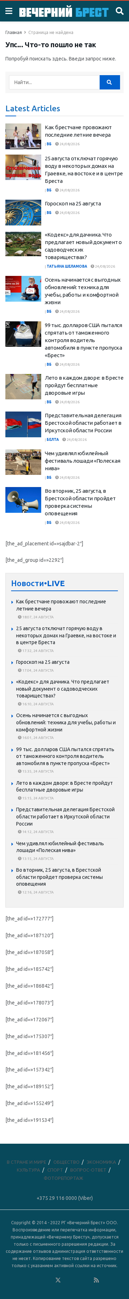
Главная (13, 32)
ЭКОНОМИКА (101, 1161)
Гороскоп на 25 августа (73, 203)
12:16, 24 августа (38, 892)
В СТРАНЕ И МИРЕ (26, 1161)
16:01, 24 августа (38, 738)
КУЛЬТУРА (28, 1169)
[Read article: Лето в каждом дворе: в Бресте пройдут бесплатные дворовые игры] (23, 387)
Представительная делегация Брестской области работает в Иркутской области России (83, 422)
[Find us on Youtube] (87, 1280)
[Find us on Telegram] (68, 1280)
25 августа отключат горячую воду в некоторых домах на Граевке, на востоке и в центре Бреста (66, 635)
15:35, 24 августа (38, 771)
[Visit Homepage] (64, 10)
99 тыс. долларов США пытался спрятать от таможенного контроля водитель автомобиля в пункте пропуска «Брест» (83, 340)
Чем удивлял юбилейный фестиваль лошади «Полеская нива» (82, 460)
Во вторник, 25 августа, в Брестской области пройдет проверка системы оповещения (59, 877)
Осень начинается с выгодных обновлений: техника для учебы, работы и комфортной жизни (66, 722)
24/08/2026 (69, 144)
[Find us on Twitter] (58, 1280)
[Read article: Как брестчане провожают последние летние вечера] (23, 136)
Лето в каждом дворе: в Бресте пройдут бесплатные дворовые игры (84, 385)
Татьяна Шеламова (67, 266)
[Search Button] (120, 11)
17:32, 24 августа (38, 651)
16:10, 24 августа (38, 704)
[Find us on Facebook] (29, 1280)
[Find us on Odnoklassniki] (48, 1280)
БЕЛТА (53, 440)
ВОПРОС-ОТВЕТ (88, 1169)
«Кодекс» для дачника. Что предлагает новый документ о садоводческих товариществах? (62, 689)
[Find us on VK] (39, 1280)
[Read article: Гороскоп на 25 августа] (23, 212)
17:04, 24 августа (38, 670)
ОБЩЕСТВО (66, 1161)
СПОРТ (55, 1169)
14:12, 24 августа (38, 832)
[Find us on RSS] (96, 1280)
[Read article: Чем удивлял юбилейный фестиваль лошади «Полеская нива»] (23, 462)
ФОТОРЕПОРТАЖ (63, 1178)
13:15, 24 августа (38, 859)
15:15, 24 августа (38, 798)
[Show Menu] (8, 11)
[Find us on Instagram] (77, 1280)
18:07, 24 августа (38, 617)
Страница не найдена (50, 32)
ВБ (49, 144)
